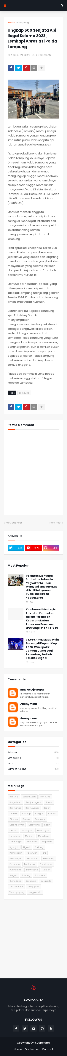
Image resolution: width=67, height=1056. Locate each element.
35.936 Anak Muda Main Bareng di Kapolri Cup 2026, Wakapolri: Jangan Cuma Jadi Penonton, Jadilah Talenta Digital (42, 649)
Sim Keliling (33, 758)
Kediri (47, 824)
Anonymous (29, 704)
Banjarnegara (33, 802)
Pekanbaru (33, 858)
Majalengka (15, 841)
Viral (33, 763)
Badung (13, 796)
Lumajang (14, 836)
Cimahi (52, 813)
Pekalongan (15, 858)
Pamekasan (15, 852)
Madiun (29, 836)
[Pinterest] (26, 68)
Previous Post (14, 522)
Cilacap (26, 813)
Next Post (55, 522)
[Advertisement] (33, 938)
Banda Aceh (29, 796)
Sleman (46, 869)
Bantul (49, 802)
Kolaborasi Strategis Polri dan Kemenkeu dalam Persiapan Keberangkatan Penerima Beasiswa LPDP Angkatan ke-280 (42, 619)
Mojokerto (47, 841)
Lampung (23, 22)
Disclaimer (32, 1049)
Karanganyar (16, 824)
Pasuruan (32, 852)
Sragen (13, 875)
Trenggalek (33, 886)
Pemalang (48, 858)
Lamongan (43, 830)
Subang (26, 875)
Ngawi (26, 847)
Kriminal (33, 752)
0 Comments (44, 55)
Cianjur (13, 813)
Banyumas (15, 807)
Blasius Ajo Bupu (32, 689)
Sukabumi (40, 875)
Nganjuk (14, 847)
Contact (47, 1049)
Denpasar (40, 819)
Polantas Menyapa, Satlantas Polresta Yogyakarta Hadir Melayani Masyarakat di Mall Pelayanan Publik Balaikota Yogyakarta (41, 587)
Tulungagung (16, 892)
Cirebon (13, 819)
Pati (44, 852)
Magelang (43, 836)
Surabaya (31, 880)
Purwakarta (15, 869)
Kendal (13, 830)
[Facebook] (11, 68)
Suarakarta (42, 1043)
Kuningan (27, 830)
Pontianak (29, 864)
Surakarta (46, 880)
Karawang (34, 824)
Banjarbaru (15, 802)
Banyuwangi (32, 807)
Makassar (32, 841)
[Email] (34, 68)
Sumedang (15, 880)
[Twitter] (18, 68)
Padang (39, 847)
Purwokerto (32, 869)
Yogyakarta (35, 892)
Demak (26, 819)
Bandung (45, 796)
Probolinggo (46, 864)
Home (11, 22)
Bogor (47, 807)
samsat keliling (33, 769)
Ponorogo (14, 864)
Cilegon (39, 813)
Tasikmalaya (16, 886)
